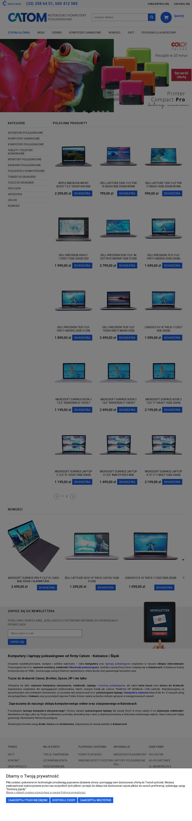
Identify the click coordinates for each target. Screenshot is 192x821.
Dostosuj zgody (63, 800)
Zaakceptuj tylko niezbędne (28, 800)
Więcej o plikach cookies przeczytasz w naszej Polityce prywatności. (46, 792)
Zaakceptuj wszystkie (95, 800)
